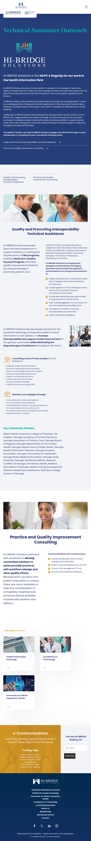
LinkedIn (49, 826)
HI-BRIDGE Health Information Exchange (20, 8)
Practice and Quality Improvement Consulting (23, 148)
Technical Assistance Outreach (45, 790)
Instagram (56, 826)
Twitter (41, 826)
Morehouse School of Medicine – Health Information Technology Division (45, 834)
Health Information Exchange (45, 793)
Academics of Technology (45, 802)
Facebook (34, 826)
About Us (45, 808)
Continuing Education (45, 805)
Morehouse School (45, 815)
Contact (45, 818)
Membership (45, 812)
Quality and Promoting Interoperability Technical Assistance (29, 142)
